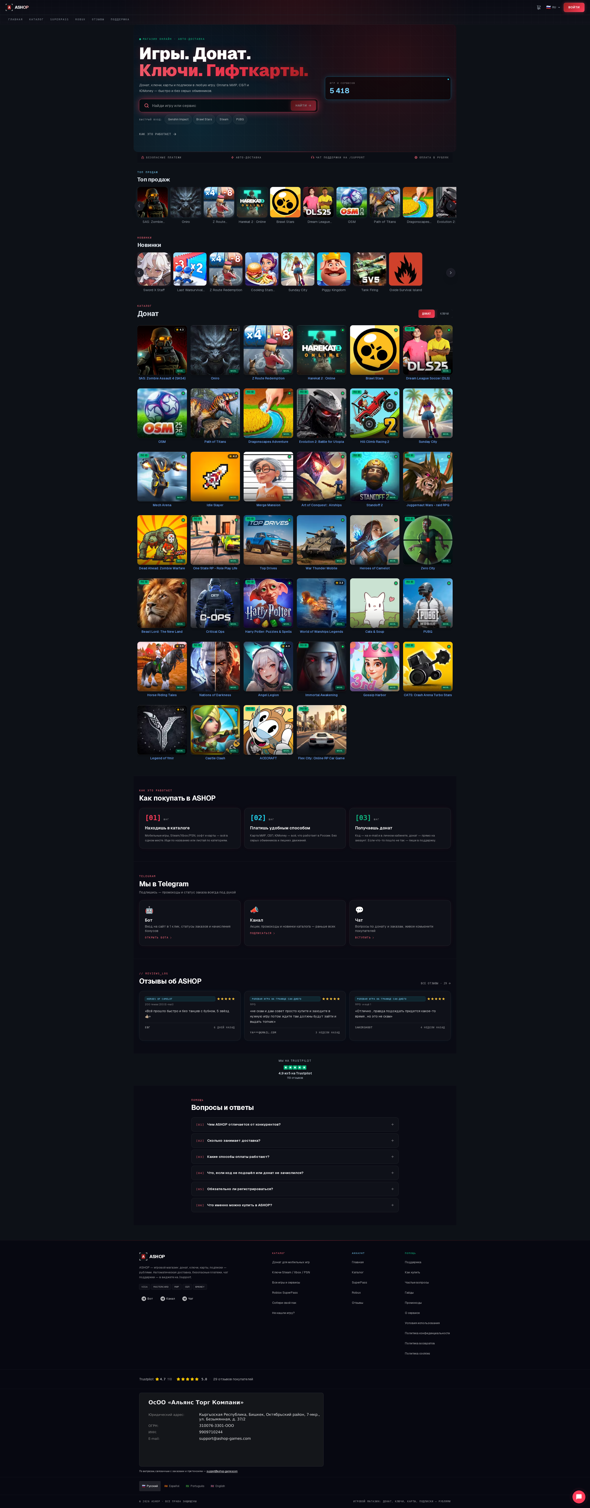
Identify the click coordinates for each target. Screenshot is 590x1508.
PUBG (240, 119)
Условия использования (422, 1323)
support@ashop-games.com (222, 1471)
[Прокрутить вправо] (450, 205)
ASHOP (153, 1257)
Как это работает (155, 134)
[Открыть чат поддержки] (578, 1496)
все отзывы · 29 (434, 983)
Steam (224, 119)
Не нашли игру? (283, 1313)
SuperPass (59, 19)
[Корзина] (539, 7)
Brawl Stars (204, 119)
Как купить (412, 1272)
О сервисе (412, 1313)
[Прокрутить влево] (139, 205)
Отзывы (98, 19)
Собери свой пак (284, 1303)
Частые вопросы (417, 1282)
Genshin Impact (178, 119)
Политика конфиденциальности (427, 1333)
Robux (80, 19)
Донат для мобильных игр (291, 1262)
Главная (15, 19)
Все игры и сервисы (286, 1282)
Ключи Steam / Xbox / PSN (291, 1272)
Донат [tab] (426, 313)
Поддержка (120, 19)
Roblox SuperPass (285, 1293)
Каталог (36, 19)
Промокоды (413, 1303)
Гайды (409, 1293)
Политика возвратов (420, 1343)
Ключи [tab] (444, 313)
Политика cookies (417, 1353)
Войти (574, 7)
